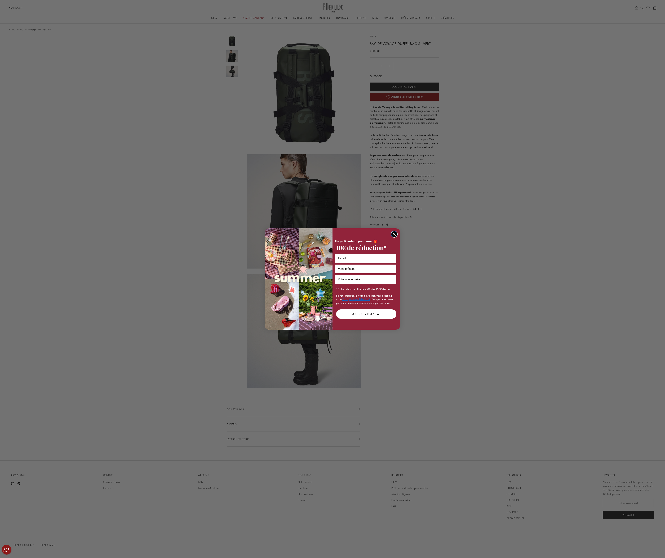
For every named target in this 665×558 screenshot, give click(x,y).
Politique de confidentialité (356, 299)
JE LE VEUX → (366, 313)
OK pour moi (64, 540)
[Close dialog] (394, 234)
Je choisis (39, 540)
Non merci (15, 540)
